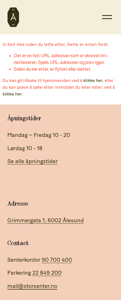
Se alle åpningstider (32, 161)
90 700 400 (57, 259)
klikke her (92, 80)
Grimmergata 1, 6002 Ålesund (45, 220)
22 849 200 (47, 272)
